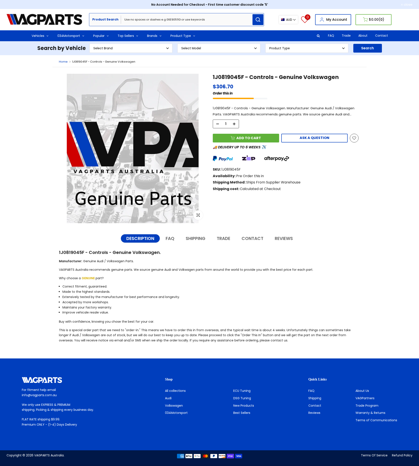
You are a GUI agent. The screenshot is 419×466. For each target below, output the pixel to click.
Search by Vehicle (61, 48)
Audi (168, 398)
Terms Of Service (374, 455)
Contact (381, 35)
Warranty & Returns (370, 413)
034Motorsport (176, 413)
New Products (243, 405)
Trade (346, 35)
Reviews (314, 413)
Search (367, 48)
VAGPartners (364, 398)
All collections (175, 391)
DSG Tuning (242, 398)
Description (140, 238)
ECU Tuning (242, 391)
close (13, 4)
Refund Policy (402, 455)
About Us (362, 391)
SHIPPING (195, 238)
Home (63, 61)
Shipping (314, 398)
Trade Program (366, 405)
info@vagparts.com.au (39, 395)
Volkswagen (174, 405)
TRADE (223, 238)
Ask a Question (314, 137)
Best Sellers (241, 413)
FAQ (331, 35)
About (362, 35)
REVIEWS (284, 238)
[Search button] (257, 19)
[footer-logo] (66, 380)
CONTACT (252, 238)
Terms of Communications (376, 420)
